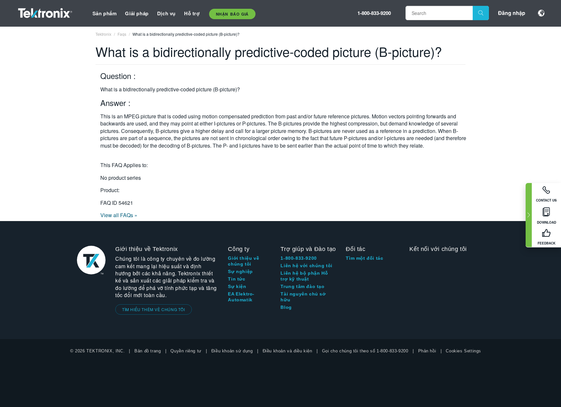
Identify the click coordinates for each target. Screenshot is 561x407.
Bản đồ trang (147, 350)
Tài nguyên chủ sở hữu (303, 296)
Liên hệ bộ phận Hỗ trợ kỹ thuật (304, 276)
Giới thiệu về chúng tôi (243, 261)
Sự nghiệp (240, 271)
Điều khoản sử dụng (232, 350)
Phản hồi (427, 350)
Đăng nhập (511, 13)
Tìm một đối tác (364, 258)
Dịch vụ (166, 13)
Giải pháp (136, 13)
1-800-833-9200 (374, 13)
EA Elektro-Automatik (241, 296)
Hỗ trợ (192, 13)
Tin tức (236, 279)
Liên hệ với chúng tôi (306, 265)
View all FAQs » (118, 215)
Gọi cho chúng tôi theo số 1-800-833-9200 (365, 350)
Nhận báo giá (232, 14)
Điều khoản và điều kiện (287, 350)
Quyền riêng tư (185, 350)
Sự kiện (237, 286)
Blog (286, 307)
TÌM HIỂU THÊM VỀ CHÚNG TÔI (153, 309)
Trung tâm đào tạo (302, 286)
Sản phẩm (105, 13)
